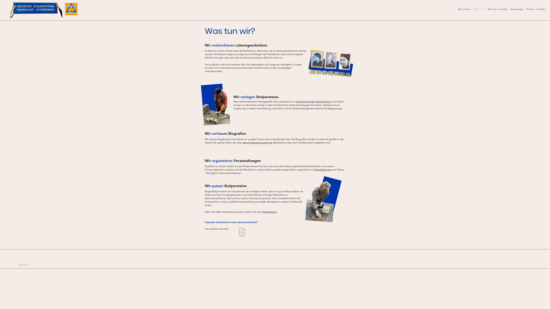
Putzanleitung (269, 211)
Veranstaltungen (322, 169)
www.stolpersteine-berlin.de (257, 142)
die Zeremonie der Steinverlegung (314, 101)
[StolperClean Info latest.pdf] (242, 233)
